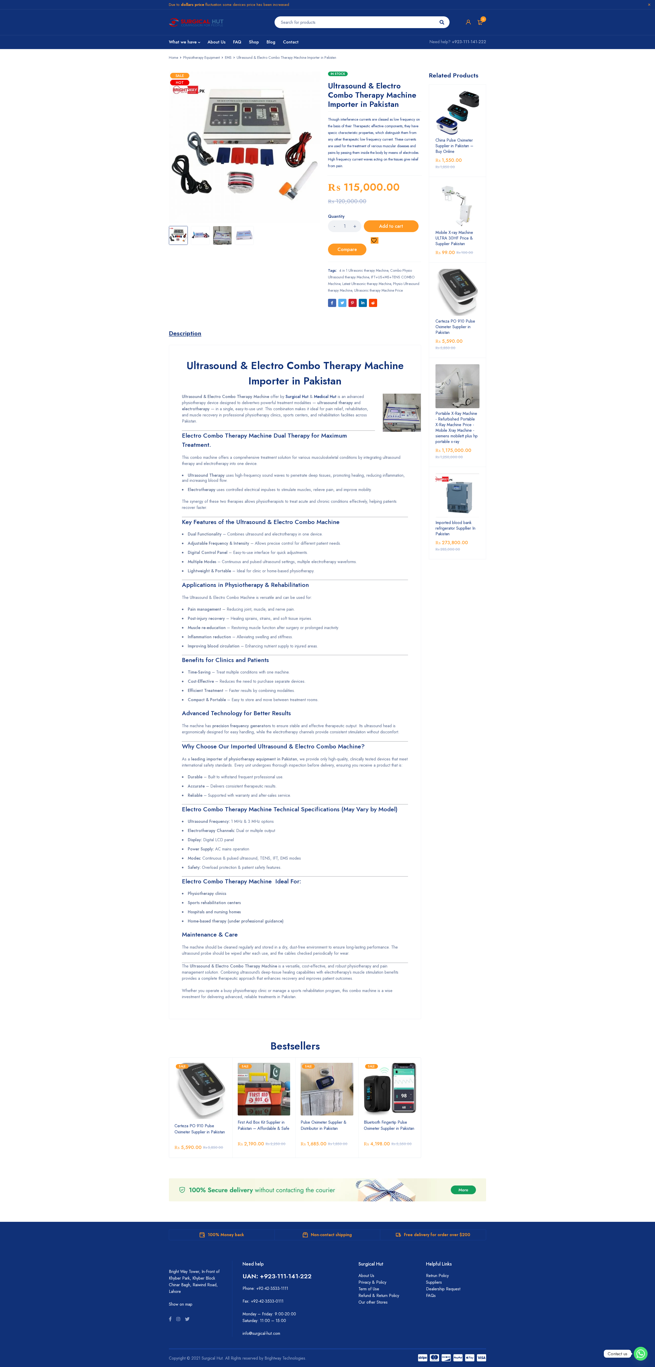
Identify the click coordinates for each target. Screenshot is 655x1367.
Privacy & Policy (372, 1282)
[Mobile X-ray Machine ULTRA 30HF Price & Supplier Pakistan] (457, 205)
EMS (228, 57)
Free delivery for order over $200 (437, 1235)
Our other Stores (373, 1302)
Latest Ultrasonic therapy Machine (366, 283)
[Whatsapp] (641, 1354)
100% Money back (226, 1235)
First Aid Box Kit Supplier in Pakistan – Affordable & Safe (263, 1125)
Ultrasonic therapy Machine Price (378, 290)
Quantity (336, 216)
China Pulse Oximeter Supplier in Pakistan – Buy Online (454, 146)
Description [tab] (185, 333)
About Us (366, 1276)
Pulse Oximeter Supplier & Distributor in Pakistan (323, 1125)
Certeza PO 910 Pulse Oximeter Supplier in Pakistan (199, 1129)
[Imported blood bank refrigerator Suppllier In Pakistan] (457, 495)
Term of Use (368, 1289)
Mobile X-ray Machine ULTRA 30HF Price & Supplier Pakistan (454, 238)
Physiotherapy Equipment (201, 57)
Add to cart (391, 226)
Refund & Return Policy (378, 1295)
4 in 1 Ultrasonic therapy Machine (363, 270)
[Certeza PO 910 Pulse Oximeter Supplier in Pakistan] (457, 292)
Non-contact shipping (331, 1235)
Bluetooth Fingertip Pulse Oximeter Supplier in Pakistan (389, 1125)
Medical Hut (325, 397)
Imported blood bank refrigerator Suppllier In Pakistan (455, 528)
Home (173, 57)
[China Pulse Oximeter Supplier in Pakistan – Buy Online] (457, 113)
